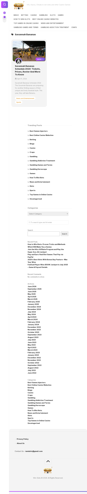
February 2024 (34, 322)
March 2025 (32, 299)
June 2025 (32, 291)
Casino (33, 15)
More (39, 59)
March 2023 (32, 350)
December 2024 (34, 307)
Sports (18, 102)
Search (30, 230)
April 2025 (32, 297)
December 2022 (34, 358)
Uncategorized (36, 199)
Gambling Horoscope (38, 169)
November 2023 (34, 330)
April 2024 (32, 317)
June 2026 (32, 286)
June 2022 (32, 373)
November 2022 (34, 360)
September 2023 (34, 335)
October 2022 (33, 363)
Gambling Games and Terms (26, 27)
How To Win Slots (22, 19)
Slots (53, 15)
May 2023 (32, 345)
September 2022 (34, 365)
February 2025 (34, 302)
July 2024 (32, 312)
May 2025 (32, 294)
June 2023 (32, 342)
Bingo (16, 15)
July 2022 (32, 370)
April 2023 (32, 347)
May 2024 (32, 314)
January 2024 (33, 324)
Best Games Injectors (39, 131)
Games (61, 15)
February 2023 (34, 353)
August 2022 (33, 368)
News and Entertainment (52, 23)
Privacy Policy (23, 439)
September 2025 (34, 289)
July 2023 (32, 340)
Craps (74, 27)
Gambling (43, 15)
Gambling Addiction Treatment (55, 27)
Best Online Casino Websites (45, 19)
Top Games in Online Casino (26, 23)
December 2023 (34, 327)
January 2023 (33, 355)
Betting (24, 15)
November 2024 (34, 309)
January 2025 (33, 304)
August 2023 (33, 337)
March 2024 (32, 319)
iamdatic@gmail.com (33, 451)
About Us (20, 443)
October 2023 (33, 332)
